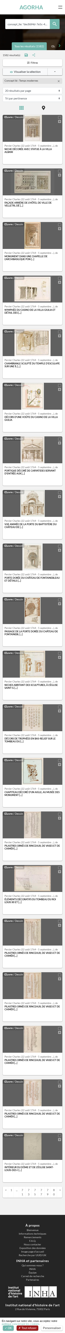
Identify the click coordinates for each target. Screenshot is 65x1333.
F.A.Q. (32, 1241)
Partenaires (32, 1280)
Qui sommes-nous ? (33, 1265)
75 (35, 1192)
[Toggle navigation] (61, 7)
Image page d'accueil (32, 1252)
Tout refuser (28, 1328)
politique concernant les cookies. (21, 1323)
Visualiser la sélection (27, 71)
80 (54, 1192)
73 (28, 1192)
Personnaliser (52, 1328)
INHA (32, 1269)
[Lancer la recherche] (55, 24)
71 (22, 1192)
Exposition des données (33, 1248)
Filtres (34, 62)
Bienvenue (32, 1230)
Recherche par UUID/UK (32, 1255)
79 (47, 1192)
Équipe (32, 1273)
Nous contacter (32, 1244)
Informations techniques (32, 1234)
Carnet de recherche (32, 1276)
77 (41, 1192)
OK (9, 1328)
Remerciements (32, 1237)
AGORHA (31, 7)
